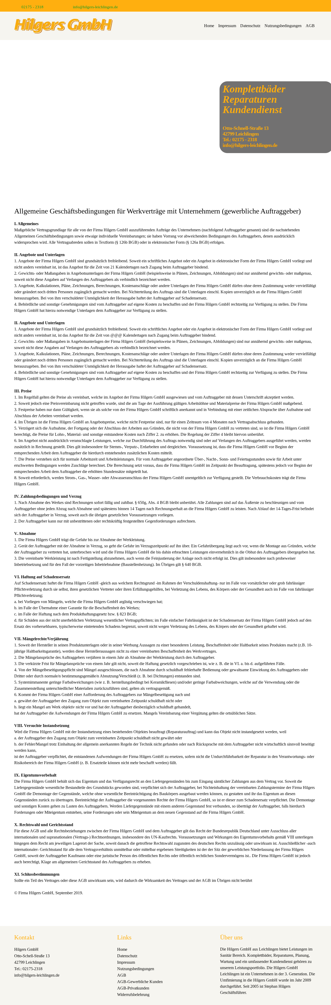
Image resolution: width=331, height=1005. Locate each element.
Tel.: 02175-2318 (28, 969)
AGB (310, 25)
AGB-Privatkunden (133, 988)
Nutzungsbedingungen (283, 25)
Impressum (227, 25)
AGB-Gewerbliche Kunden (140, 981)
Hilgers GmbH (26, 949)
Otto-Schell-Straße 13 (32, 956)
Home (209, 25)
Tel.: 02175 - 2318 (240, 139)
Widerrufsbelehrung (133, 994)
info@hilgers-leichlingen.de (95, 7)
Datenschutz (250, 25)
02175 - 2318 (32, 7)
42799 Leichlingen (29, 962)
